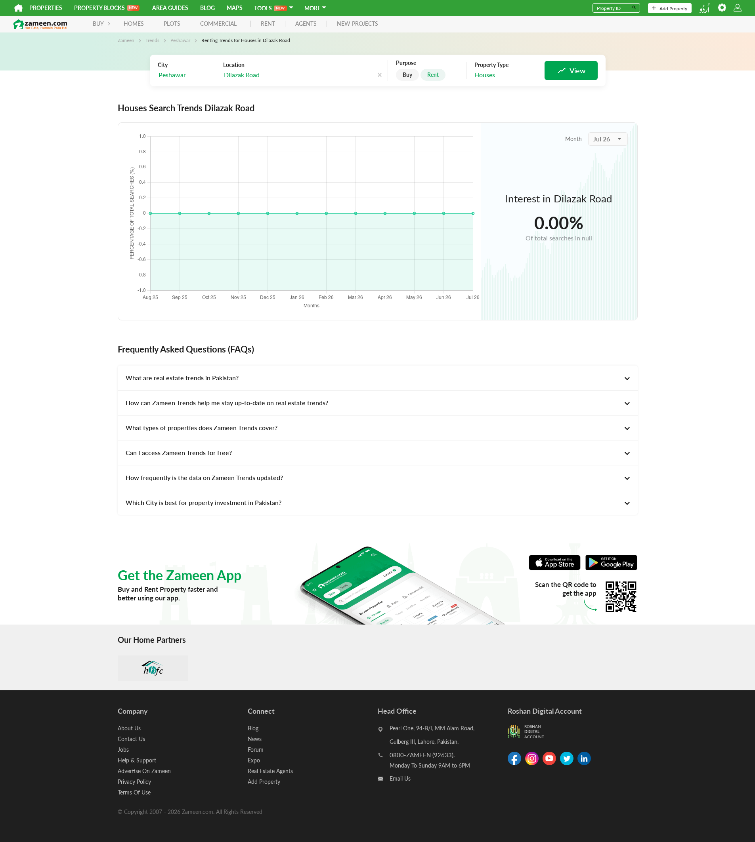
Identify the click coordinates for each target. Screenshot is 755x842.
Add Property (673, 8)
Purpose (406, 63)
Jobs (123, 749)
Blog (207, 7)
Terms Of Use (134, 792)
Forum (256, 749)
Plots (172, 23)
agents (306, 24)
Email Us (400, 778)
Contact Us (131, 739)
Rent (433, 74)
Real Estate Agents (270, 771)
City (163, 65)
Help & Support (137, 760)
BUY (98, 23)
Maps (235, 7)
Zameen (126, 40)
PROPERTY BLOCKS (99, 7)
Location (234, 65)
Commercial (218, 23)
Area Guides (170, 7)
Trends (152, 40)
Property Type (491, 65)
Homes (134, 23)
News (255, 739)
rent (268, 24)
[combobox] (263, 75)
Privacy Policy (134, 781)
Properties (45, 7)
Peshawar (180, 40)
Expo (254, 760)
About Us (129, 728)
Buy (407, 74)
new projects (357, 24)
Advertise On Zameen (144, 771)
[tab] (378, 378)
